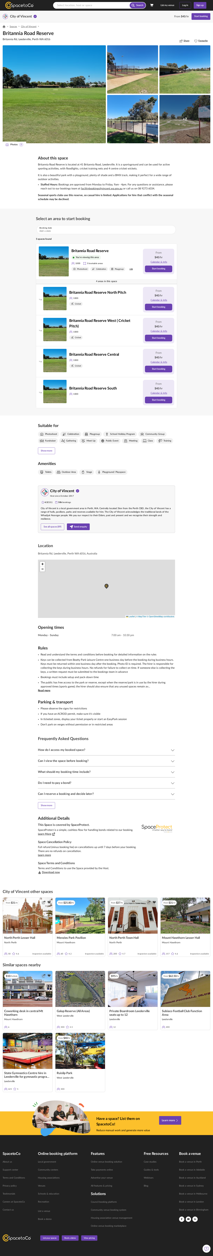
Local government (47, 1162)
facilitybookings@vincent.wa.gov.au (101, 188)
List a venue (44, 1211)
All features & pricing (101, 1186)
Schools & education (48, 1194)
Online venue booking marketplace (108, 1226)
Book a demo (45, 1219)
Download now (51, 872)
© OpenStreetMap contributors (160, 616)
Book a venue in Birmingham (194, 1210)
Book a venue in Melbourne (193, 1194)
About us (7, 1162)
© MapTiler (141, 616)
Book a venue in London (191, 1202)
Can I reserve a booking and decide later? (66, 794)
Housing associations (49, 1178)
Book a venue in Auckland (192, 1178)
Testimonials (9, 1194)
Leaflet (131, 616)
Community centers (48, 1170)
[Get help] (207, 1249)
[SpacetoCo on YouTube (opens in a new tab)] (188, 1219)
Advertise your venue (102, 1178)
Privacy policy (10, 1186)
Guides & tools (151, 1170)
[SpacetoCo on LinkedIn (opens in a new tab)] (195, 1219)
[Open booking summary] (152, 5)
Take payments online (102, 1170)
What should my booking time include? (64, 772)
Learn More (44, 834)
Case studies (150, 1162)
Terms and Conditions (14, 1178)
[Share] (43, 902)
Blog (146, 1186)
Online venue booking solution (106, 1162)
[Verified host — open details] (35, 16)
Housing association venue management (111, 1218)
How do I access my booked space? (61, 750)
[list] (18, 1186)
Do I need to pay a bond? (54, 783)
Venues (41, 1186)
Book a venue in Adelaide (192, 1170)
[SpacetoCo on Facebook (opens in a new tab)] (181, 1219)
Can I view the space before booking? (63, 761)
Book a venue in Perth (190, 1162)
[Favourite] (49, 902)
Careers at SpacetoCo (14, 1202)
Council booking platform (104, 1202)
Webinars (148, 1178)
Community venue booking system (108, 1210)
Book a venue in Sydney (191, 1186)
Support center (10, 1170)
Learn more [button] (44, 855)
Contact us (8, 1210)
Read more (44, 690)
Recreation (43, 1202)
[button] (54, 94)
